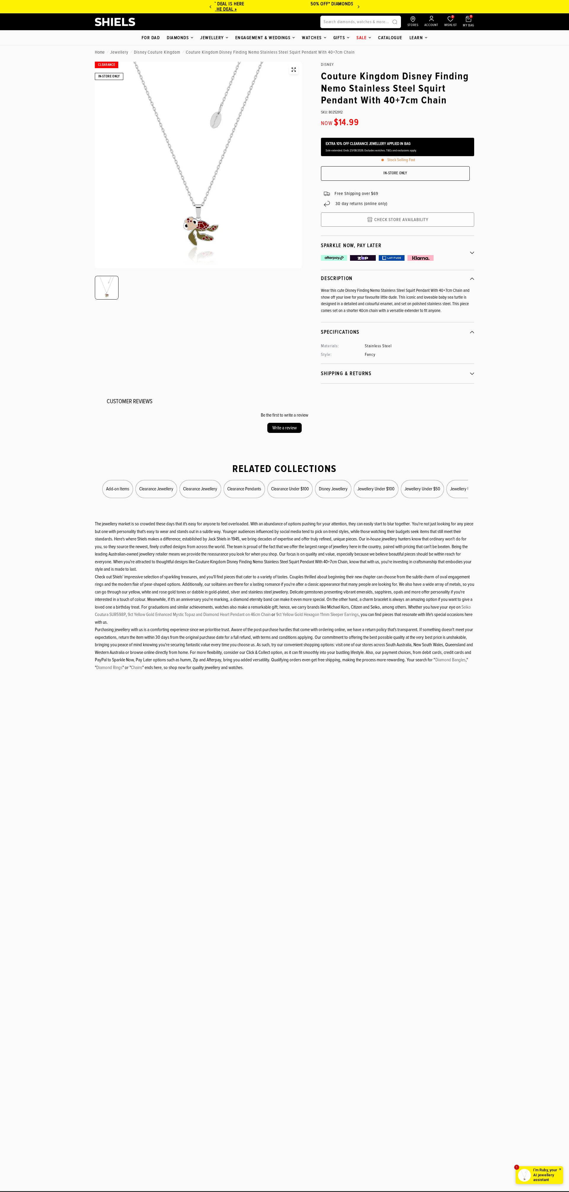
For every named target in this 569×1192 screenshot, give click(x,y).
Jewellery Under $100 (375, 489)
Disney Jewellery (333, 489)
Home (100, 52)
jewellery (119, 52)
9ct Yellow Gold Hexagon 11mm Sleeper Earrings (317, 614)
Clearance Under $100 (290, 489)
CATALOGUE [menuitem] (390, 37)
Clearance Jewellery (156, 489)
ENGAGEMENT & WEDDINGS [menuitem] (263, 37)
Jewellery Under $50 (422, 489)
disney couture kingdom (157, 52)
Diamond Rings (109, 668)
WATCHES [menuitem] (312, 37)
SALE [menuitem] (362, 37)
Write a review (284, 428)
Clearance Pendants (244, 489)
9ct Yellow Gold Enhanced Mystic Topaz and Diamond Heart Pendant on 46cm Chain (199, 614)
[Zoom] (293, 69)
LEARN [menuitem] (416, 37)
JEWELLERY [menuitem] (212, 37)
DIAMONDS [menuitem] (178, 37)
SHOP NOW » (343, 9)
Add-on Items (117, 489)
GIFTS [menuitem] (339, 37)
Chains (136, 668)
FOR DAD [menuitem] (151, 37)
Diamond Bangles (450, 660)
